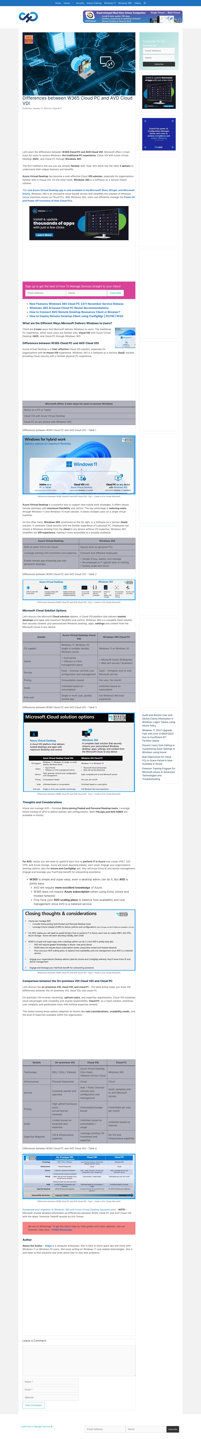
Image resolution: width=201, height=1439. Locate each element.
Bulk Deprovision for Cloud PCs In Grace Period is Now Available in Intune (157, 760)
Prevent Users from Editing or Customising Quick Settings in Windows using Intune (158, 749)
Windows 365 (125, 3)
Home (58, 3)
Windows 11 (110, 3)
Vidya (48, 1245)
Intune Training (94, 3)
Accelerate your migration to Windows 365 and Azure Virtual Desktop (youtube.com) (69, 1209)
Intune (67, 3)
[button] (144, 3)
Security (80, 3)
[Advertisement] (79, 130)
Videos (137, 3)
